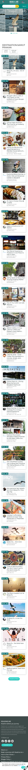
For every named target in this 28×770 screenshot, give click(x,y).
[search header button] (17, 6)
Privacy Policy (5, 757)
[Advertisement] (14, 697)
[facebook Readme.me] (2, 741)
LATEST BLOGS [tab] (6, 51)
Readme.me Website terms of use (12, 761)
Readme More (14, 679)
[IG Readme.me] (9, 741)
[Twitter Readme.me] (6, 741)
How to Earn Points (7, 754)
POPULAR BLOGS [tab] (13, 51)
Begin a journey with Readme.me (12, 752)
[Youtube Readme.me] (12, 741)
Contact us (7, 745)
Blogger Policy (5, 759)
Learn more (21, 765)
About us (4, 750)
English (23, 2)
